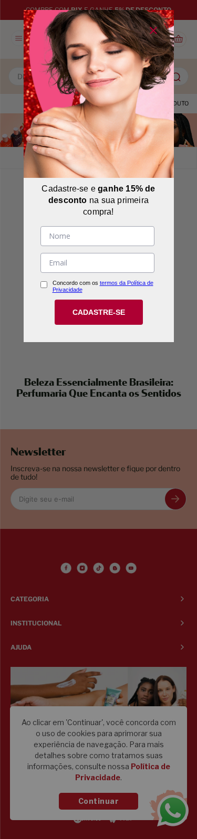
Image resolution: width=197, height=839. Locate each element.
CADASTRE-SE (98, 312)
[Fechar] (153, 30)
